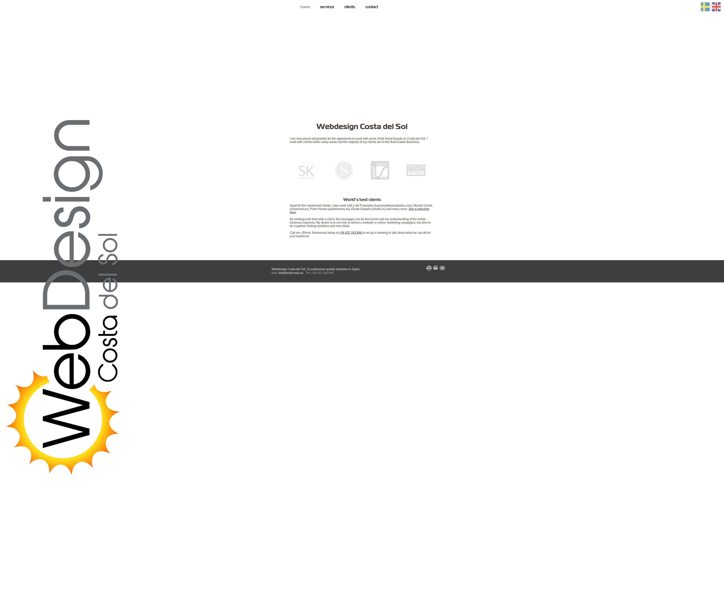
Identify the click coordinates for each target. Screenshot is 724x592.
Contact (371, 6)
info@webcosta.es (291, 272)
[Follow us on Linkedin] (436, 268)
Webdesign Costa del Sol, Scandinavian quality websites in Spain (316, 269)
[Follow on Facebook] (429, 268)
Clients (349, 6)
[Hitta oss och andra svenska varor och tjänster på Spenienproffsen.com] (442, 268)
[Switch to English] (716, 6)
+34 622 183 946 (350, 232)
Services (327, 6)
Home (305, 6)
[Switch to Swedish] (705, 6)
